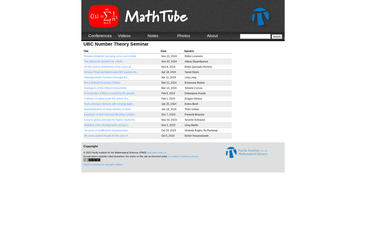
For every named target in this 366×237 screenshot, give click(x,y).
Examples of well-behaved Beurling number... (110, 114)
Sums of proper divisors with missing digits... (109, 103)
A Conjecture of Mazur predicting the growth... (110, 93)
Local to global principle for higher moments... (110, 119)
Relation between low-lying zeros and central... (111, 56)
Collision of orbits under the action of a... (107, 98)
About (212, 36)
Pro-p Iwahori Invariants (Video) (102, 82)
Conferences (100, 36)
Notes (153, 36)
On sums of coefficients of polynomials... (107, 130)
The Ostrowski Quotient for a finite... (104, 61)
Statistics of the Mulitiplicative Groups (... (107, 125)
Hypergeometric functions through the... (106, 77)
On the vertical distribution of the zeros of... (108, 66)
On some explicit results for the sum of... (106, 135)
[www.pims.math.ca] (246, 157)
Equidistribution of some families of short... (108, 109)
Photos (183, 36)
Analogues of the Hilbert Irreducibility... (106, 88)
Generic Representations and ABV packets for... (111, 72)
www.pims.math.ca (156, 152)
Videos (124, 36)
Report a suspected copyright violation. (103, 164)
